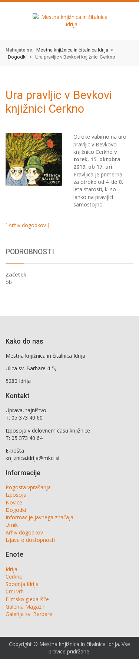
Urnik (12, 524)
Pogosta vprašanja (28, 487)
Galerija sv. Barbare (29, 613)
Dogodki (16, 509)
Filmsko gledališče (27, 599)
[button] (11, 20)
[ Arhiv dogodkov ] (27, 225)
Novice (14, 502)
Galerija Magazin (26, 606)
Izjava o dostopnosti (30, 539)
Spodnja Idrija (22, 583)
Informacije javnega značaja (39, 517)
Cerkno (14, 576)
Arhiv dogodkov (24, 532)
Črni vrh (15, 591)
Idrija (11, 569)
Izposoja (16, 494)
